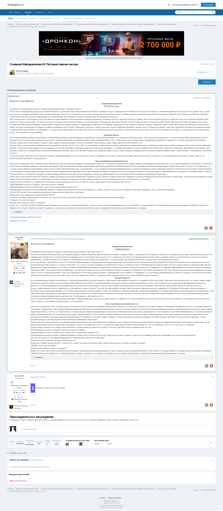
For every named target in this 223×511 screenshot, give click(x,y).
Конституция (21, 18)
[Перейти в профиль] (19, 250)
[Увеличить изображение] (122, 249)
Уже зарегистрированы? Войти (185, 5)
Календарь (78, 18)
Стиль (102, 498)
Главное (28, 12)
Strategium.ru (15, 4)
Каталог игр (91, 18)
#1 (213, 239)
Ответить (207, 82)
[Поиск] (213, 12)
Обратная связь (114, 498)
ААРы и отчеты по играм (44, 73)
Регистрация (208, 5)
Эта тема (204, 12)
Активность (39, 12)
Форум (10, 18)
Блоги (50, 12)
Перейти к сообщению (202, 98)
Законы (33, 18)
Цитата (33, 366)
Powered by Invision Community (111, 507)
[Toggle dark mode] (169, 4)
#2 (213, 377)
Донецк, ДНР (21, 273)
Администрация (46, 18)
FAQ (57, 18)
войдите (101, 420)
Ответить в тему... (29, 429)
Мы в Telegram (14, 12)
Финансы (66, 18)
